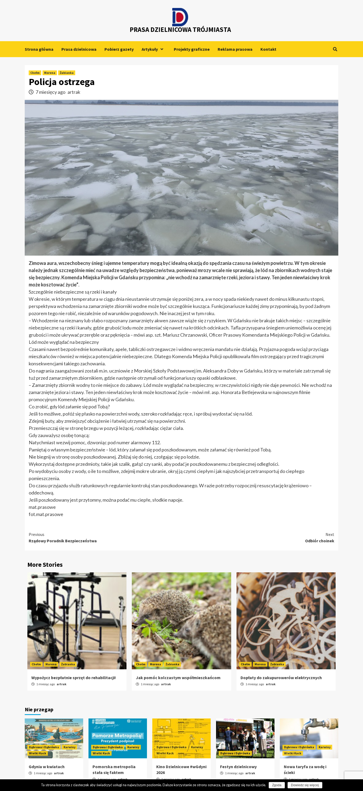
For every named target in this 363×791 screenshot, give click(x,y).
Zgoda (276, 785)
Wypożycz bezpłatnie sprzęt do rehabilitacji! (73, 677)
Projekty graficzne (192, 49)
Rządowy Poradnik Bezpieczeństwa (63, 537)
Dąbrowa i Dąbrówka (44, 747)
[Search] (335, 49)
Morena (49, 73)
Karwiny (69, 747)
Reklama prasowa (235, 49)
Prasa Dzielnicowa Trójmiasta (180, 29)
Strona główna (39, 49)
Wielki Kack (37, 753)
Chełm (35, 73)
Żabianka (67, 73)
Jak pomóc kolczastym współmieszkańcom (178, 677)
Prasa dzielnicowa (78, 49)
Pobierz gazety (119, 49)
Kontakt (268, 49)
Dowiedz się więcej (305, 785)
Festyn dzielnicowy (238, 766)
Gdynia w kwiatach (47, 766)
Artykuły (150, 49)
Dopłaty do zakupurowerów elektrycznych (281, 677)
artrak (73, 92)
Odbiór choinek (319, 537)
